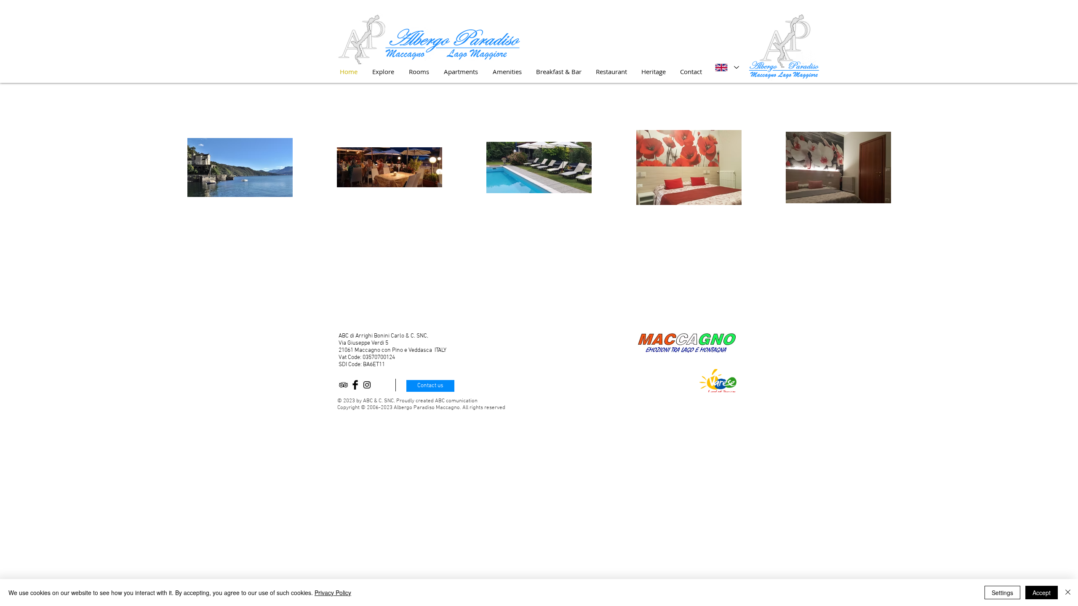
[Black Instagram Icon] (367, 385)
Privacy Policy (333, 592)
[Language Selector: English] (727, 67)
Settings (1002, 592)
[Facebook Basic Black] (355, 385)
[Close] (1068, 592)
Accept (1042, 592)
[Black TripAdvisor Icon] (343, 385)
